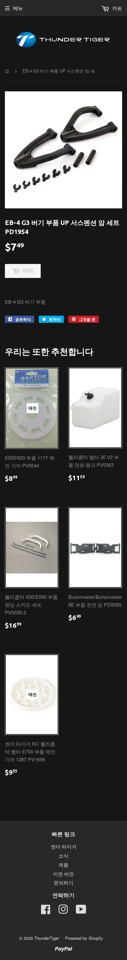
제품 (63, 864)
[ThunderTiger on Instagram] (63, 911)
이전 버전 (63, 873)
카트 (116, 8)
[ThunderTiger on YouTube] (81, 911)
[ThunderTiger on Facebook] (45, 911)
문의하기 (63, 882)
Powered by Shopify (84, 938)
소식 (63, 855)
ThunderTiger (46, 938)
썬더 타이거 (64, 846)
